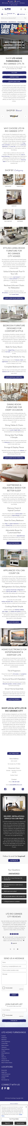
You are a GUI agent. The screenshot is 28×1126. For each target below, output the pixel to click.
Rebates (23, 3)
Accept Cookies (20, 1123)
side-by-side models (11, 591)
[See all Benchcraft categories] (14, 116)
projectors (23, 674)
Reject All (7, 1123)
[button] (10, 1)
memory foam (18, 513)
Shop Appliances (14, 622)
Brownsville (4, 1070)
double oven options (16, 611)
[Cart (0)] (25, 9)
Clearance (3, 1047)
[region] (14, 1115)
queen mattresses (14, 523)
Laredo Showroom (5, 1074)
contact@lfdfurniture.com (15, 784)
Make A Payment (14, 3)
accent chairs (15, 294)
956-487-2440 (15, 781)
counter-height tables (15, 430)
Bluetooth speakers (7, 683)
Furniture (3, 1035)
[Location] (21, 9)
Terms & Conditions (14, 1103)
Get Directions (14, 753)
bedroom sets (5, 371)
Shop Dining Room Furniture (14, 457)
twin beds (7, 351)
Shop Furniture (4, 1045)
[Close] (26, 1107)
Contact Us (4, 1058)
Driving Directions (14, 81)
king (6, 523)
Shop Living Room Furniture (14, 298)
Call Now (14, 72)
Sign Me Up (14, 1020)
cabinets (22, 450)
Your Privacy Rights (14, 1118)
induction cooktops (19, 609)
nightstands (5, 361)
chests (21, 360)
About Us (3, 1057)
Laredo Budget (5, 1076)
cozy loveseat (16, 277)
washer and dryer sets (7, 601)
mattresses (23, 144)
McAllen (3, 1078)
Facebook (13, 860)
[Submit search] (25, 18)
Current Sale (4, 1043)
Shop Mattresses (14, 543)
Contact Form (14, 77)
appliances (5, 146)
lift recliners (5, 292)
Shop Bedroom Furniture (14, 377)
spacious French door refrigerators (15, 589)
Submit (14, 995)
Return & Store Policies (6, 1062)
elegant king (11, 350)
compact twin (9, 525)
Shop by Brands (5, 1060)
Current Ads (14, 4)
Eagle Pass (4, 1072)
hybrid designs (15, 515)
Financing (6, 3)
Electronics (3, 1039)
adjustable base (21, 535)
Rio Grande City (5, 1079)
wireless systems (17, 683)
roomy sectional (13, 278)
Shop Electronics (13, 699)
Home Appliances (5, 1041)
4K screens (16, 674)
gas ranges (5, 611)
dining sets (7, 442)
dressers (17, 360)
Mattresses (4, 1037)
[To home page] (8, 9)
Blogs (2, 1055)
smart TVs (12, 146)
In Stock (3, 1051)
